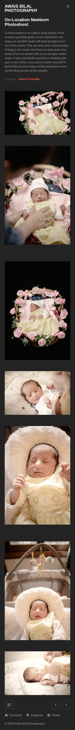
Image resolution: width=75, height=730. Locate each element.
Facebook (15, 715)
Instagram (37, 715)
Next (69, 704)
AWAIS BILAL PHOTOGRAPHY (21, 8)
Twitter (56, 715)
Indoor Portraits (29, 79)
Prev (59, 704)
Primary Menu (68, 6)
